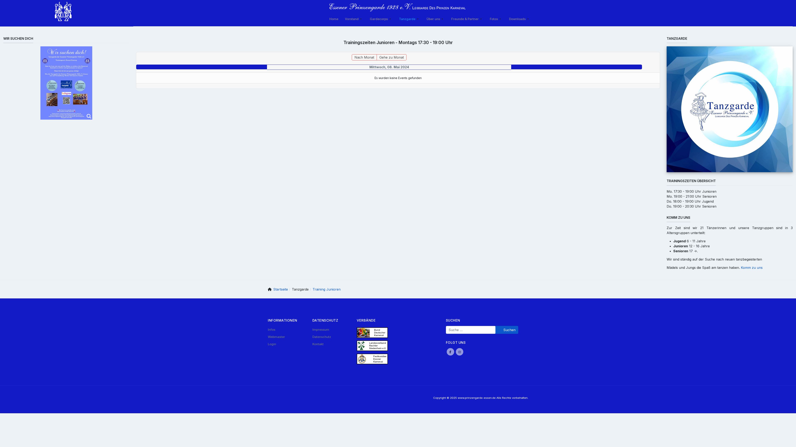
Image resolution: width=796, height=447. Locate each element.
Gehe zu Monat (391, 57)
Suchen (509, 330)
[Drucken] (657, 50)
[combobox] (471, 330)
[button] (354, 19)
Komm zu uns (752, 268)
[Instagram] (459, 352)
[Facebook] (450, 352)
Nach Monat (364, 57)
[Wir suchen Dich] (66, 83)
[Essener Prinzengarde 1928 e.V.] (397, 7)
